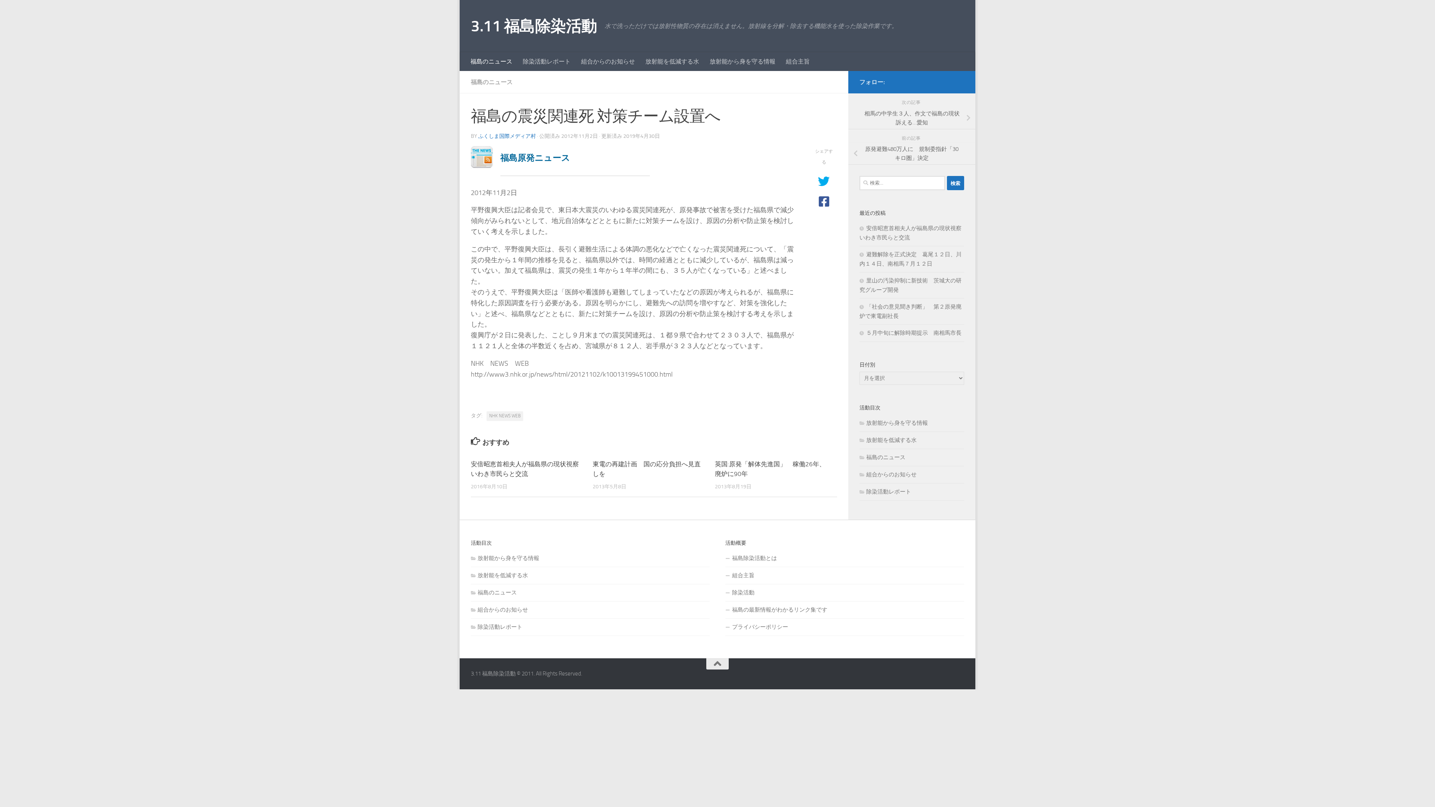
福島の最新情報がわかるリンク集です (779, 609)
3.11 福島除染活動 (534, 26)
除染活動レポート (547, 61)
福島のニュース (491, 61)
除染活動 (743, 592)
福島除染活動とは (754, 558)
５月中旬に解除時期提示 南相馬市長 (914, 333)
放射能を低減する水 (672, 61)
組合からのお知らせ (608, 61)
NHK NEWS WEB (505, 415)
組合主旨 (798, 61)
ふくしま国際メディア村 (507, 136)
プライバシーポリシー (760, 627)
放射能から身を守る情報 (742, 61)
